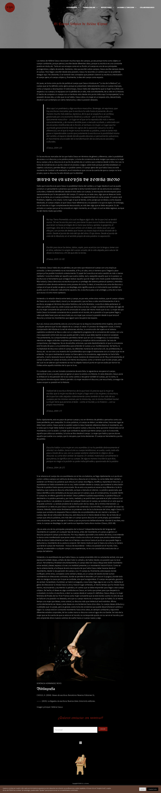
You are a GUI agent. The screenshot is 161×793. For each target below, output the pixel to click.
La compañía (71, 7)
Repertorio (106, 7)
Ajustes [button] (143, 789)
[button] (78, 7)
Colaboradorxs (147, 7)
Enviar (102, 729)
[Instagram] (80, 742)
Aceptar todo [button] (153, 789)
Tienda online (89, 7)
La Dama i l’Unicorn (125, 7)
